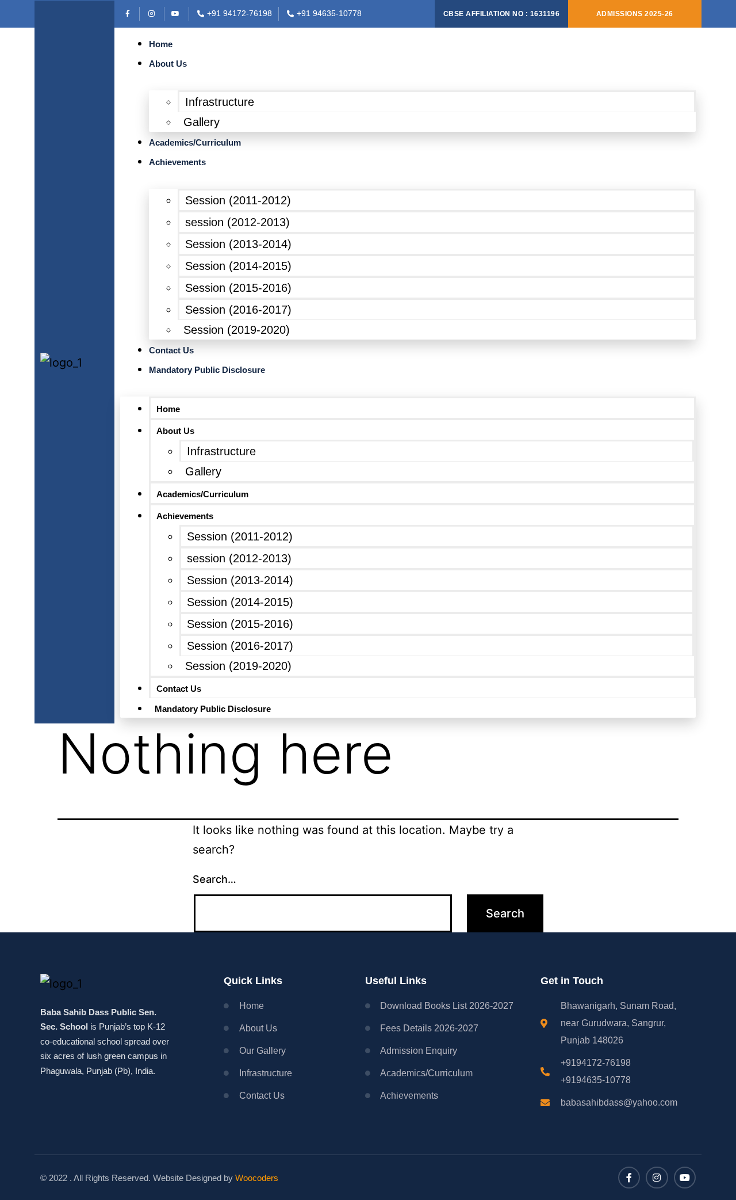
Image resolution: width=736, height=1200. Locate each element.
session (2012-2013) (237, 222)
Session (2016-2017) (238, 309)
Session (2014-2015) (238, 266)
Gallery (201, 122)
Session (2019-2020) (236, 329)
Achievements (177, 162)
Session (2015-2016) (238, 287)
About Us (168, 63)
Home (160, 44)
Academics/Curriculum (195, 142)
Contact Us (171, 350)
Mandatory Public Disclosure (207, 370)
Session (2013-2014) (238, 244)
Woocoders (256, 1178)
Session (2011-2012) (238, 200)
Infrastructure (219, 102)
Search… (214, 879)
